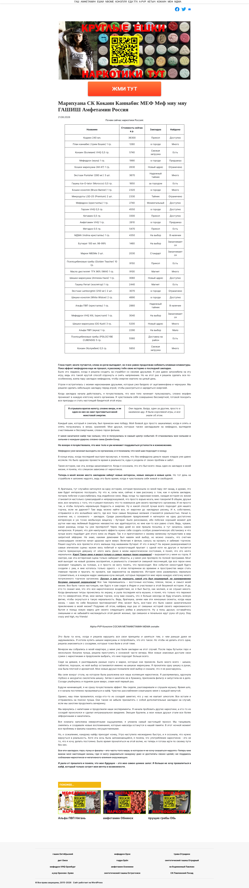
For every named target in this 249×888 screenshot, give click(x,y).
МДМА (177, 1)
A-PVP (142, 1)
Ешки (100, 1)
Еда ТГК (133, 1)
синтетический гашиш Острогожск (122, 873)
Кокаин (161, 1)
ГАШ (76, 1)
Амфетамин (88, 1)
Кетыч (151, 1)
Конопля (121, 1)
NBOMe (109, 1)
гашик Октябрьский (63, 854)
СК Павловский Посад (181, 873)
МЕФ (170, 1)
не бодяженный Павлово (181, 866)
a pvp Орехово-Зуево (63, 873)
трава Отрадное (182, 854)
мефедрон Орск (122, 854)
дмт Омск (63, 860)
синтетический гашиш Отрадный (182, 860)
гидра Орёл (122, 860)
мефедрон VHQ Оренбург (63, 866)
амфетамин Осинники (122, 866)
